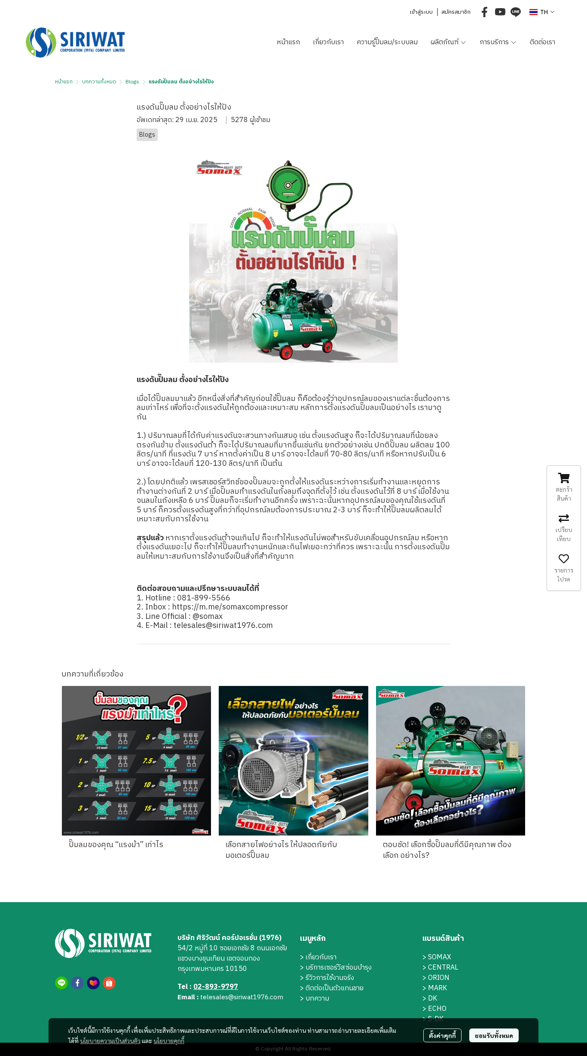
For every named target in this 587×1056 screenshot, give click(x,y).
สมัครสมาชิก (456, 12)
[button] (542, 12)
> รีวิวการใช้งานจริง (327, 978)
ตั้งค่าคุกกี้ (442, 1035)
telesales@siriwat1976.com (224, 625)
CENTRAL (443, 967)
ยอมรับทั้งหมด (494, 1035)
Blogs (132, 82)
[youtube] (500, 12)
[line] (516, 12)
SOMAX (439, 957)
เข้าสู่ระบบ (421, 12)
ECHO (437, 1009)
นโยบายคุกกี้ (168, 1040)
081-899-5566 (203, 598)
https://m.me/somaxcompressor (231, 607)
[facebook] (485, 12)
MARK (437, 988)
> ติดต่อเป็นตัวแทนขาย (332, 988)
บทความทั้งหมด (99, 82)
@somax (208, 616)
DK (432, 998)
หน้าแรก (64, 82)
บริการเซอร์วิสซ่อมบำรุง (339, 967)
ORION (438, 978)
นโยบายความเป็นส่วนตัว (110, 1040)
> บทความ (314, 998)
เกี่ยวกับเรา (321, 957)
